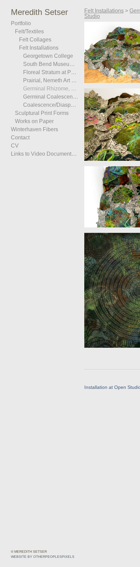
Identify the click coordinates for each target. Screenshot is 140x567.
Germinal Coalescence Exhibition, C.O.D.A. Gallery (51, 96)
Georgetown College (46, 56)
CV (13, 145)
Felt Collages (33, 39)
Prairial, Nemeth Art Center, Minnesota (51, 80)
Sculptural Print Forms (39, 113)
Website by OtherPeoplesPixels (42, 557)
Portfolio (20, 23)
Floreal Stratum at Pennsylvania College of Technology (51, 72)
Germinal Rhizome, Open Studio (51, 88)
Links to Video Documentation (44, 154)
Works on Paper (32, 121)
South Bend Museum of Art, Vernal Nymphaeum (51, 64)
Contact (19, 137)
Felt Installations (38, 48)
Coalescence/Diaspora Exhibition (51, 105)
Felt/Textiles (29, 31)
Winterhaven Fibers (32, 129)
